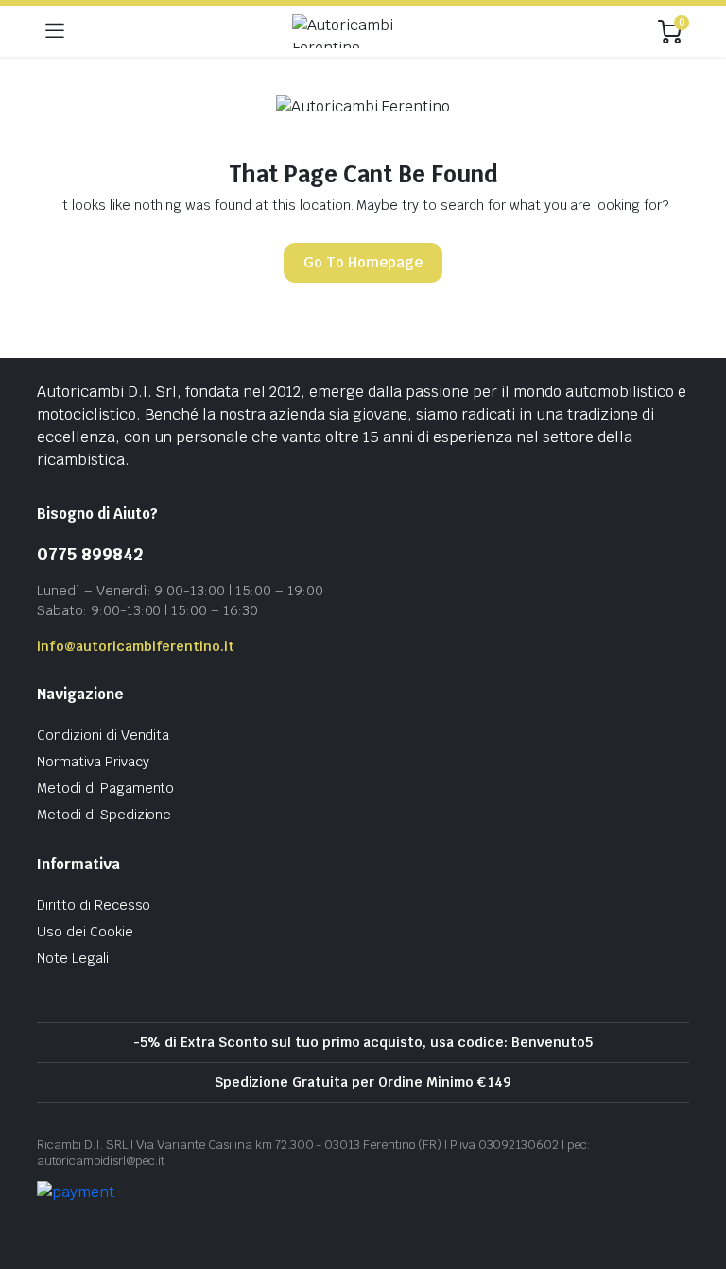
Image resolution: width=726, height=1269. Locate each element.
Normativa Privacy (93, 761)
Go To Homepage (363, 262)
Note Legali (73, 958)
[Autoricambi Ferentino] (361, 31)
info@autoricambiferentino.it (135, 646)
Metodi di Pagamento (105, 788)
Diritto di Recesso (93, 905)
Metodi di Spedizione (104, 814)
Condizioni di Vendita (103, 735)
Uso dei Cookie (85, 931)
